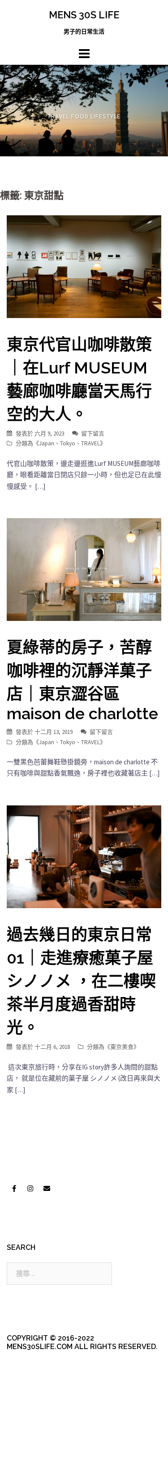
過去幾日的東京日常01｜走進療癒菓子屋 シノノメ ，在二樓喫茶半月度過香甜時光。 (81, 981)
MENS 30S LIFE (84, 15)
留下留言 (92, 433)
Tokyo (67, 443)
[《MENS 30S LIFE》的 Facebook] (14, 1188)
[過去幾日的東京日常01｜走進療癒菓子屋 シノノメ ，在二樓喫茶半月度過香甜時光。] (84, 856)
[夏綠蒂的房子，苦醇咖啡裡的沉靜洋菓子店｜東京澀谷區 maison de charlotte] (84, 569)
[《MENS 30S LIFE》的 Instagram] (30, 1188)
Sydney (45, 1456)
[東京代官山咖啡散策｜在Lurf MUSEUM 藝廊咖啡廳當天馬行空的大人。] (84, 266)
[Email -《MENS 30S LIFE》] (46, 1188)
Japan (46, 443)
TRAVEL (90, 443)
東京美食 (122, 1047)
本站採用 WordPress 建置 (44, 1441)
